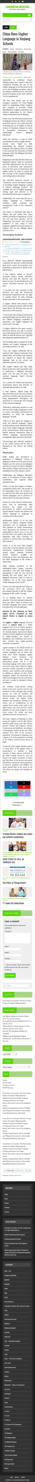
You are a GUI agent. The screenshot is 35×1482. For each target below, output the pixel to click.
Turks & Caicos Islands (11, 1455)
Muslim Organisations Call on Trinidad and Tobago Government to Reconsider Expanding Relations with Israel (16, 1110)
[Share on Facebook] (11, 783)
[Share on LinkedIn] (11, 787)
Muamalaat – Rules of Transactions (14, 1385)
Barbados (7, 1284)
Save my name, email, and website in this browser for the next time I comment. (17, 967)
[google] (19, 1)
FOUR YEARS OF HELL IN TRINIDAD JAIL (13, 860)
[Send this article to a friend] (11, 791)
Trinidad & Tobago (9, 856)
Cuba (6, 1310)
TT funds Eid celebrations (13, 903)
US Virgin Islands (9, 1464)
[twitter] (15, 1)
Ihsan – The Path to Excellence (13, 1359)
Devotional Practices (10, 1319)
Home (6, 1194)
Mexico (7, 1376)
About (6, 1199)
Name (7, 946)
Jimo (4, 1031)
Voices (6, 1468)
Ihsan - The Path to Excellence (17, 878)
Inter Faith (8, 1363)
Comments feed (8, 1085)
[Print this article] (24, 791)
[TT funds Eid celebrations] (17, 895)
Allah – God (8, 1271)
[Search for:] (17, 985)
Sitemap (7, 1207)
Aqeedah (7, 1280)
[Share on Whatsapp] (11, 794)
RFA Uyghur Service (16, 77)
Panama (7, 1398)
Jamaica (7, 1372)
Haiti (6, 1354)
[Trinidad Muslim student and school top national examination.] (17, 826)
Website (7, 959)
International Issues (15, 854)
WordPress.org (8, 1088)
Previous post (19, 802)
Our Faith (7, 1389)
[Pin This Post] (24, 787)
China (12, 49)
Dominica (7, 1323)
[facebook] (12, 1)
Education (19, 49)
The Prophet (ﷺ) (9, 1446)
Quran (6, 1402)
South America (9, 1407)
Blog (4, 829)
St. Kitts (7, 1411)
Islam (4, 52)
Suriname (7, 1429)
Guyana (7, 1350)
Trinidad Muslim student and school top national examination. (17, 835)
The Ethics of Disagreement (14, 882)
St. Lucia (7, 1415)
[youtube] (22, 1)
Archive (7, 1203)
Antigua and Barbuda (10, 1275)
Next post (16, 805)
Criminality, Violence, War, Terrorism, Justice (17, 1306)
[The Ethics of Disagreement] (17, 875)
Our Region (18, 829)
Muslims (21, 52)
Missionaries (8, 1380)
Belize (6, 1288)
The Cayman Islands (10, 1437)
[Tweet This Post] (24, 783)
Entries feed (7, 1083)
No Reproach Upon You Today (13, 1100)
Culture (9, 898)
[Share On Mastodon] (24, 794)
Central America (9, 1302)
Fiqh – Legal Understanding (12, 1341)
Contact (7, 1212)
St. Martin (7, 1420)
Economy (7, 1332)
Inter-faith (27, 49)
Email (7, 952)
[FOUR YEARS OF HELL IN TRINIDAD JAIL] (17, 850)
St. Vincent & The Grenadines (13, 1424)
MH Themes (26, 1480)
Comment (8, 931)
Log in (5, 1080)
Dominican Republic (10, 1328)
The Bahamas (8, 1433)
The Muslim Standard (10, 1442)
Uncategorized (9, 1459)
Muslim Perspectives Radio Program (15, 1098)
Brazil (6, 1297)
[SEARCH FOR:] (17, 19)
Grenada (7, 1345)
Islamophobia (12, 52)
